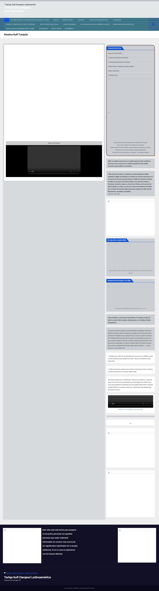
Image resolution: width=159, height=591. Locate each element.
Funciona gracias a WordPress (71, 588)
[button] (150, 24)
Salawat (81, 20)
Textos (56, 20)
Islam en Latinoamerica (115, 53)
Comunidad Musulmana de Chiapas (119, 62)
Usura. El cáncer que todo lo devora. (21, 24)
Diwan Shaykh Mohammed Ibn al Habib (20, 28)
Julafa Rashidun (69, 24)
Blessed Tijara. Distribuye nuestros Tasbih (121, 66)
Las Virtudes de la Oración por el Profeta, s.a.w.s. (30, 20)
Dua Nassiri (43, 28)
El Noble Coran (113, 75)
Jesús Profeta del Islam (49, 24)
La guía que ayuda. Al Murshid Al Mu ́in (95, 24)
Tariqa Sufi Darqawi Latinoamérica (27, 577)
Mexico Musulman (113, 71)
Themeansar (92, 588)
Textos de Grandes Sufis (99, 20)
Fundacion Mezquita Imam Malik (118, 57)
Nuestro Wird (67, 20)
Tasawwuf (117, 20)
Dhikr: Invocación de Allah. (123, 24)
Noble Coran (56, 28)
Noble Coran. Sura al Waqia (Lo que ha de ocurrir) (130, 409)
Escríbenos (69, 28)
